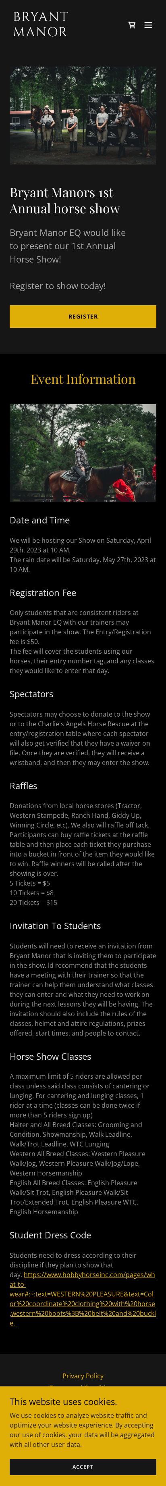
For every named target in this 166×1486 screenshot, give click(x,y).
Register (83, 316)
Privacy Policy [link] (83, 1375)
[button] (148, 25)
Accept (83, 1466)
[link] (61, 33)
